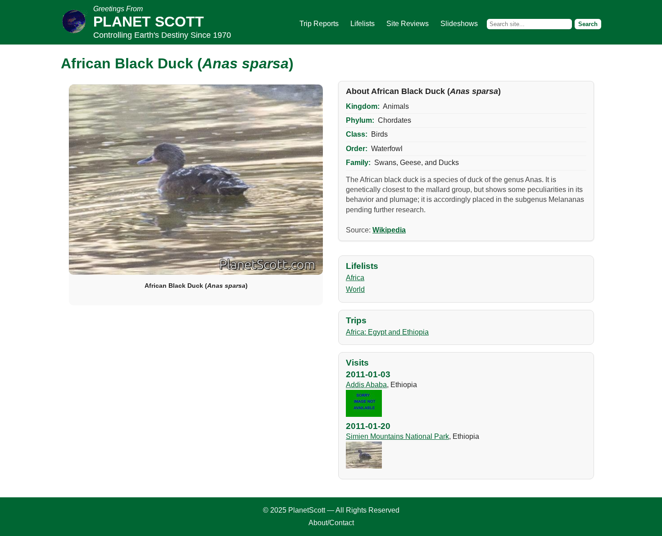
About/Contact (331, 523)
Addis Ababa (366, 385)
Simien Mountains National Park (397, 436)
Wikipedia (389, 230)
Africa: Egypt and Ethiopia (387, 332)
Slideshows (459, 23)
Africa (355, 277)
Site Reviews (407, 23)
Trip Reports (319, 23)
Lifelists (362, 23)
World (355, 289)
